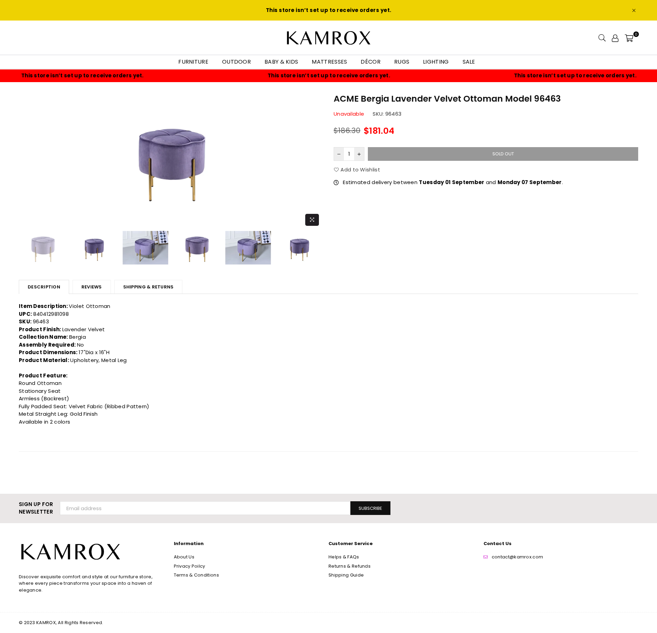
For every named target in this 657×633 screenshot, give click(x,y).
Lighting (436, 62)
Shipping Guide (346, 575)
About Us (184, 557)
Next (317, 161)
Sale (469, 62)
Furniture (193, 62)
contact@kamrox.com (517, 557)
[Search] (602, 38)
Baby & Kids (281, 62)
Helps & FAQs (343, 557)
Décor (371, 62)
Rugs (401, 62)
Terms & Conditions (196, 575)
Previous (25, 161)
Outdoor (236, 62)
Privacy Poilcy (189, 566)
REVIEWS (91, 287)
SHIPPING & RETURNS (148, 287)
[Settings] (615, 38)
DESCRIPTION (44, 287)
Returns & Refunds (349, 566)
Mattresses (329, 62)
